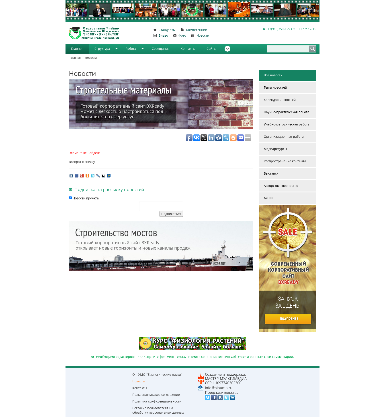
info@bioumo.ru (218, 387)
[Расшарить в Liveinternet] (103, 175)
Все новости (273, 75)
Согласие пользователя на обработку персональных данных (158, 410)
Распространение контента (285, 161)
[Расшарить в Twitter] (92, 175)
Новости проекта (85, 198)
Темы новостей (275, 87)
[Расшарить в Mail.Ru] (108, 175)
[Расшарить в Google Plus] (82, 175)
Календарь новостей (280, 100)
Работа (131, 48)
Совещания (161, 48)
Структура (102, 48)
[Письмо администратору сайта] (200, 387)
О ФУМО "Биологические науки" (157, 374)
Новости (138, 381)
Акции (268, 198)
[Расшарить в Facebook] (76, 175)
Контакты (188, 48)
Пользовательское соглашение (156, 394)
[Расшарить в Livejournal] (98, 175)
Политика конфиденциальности (156, 401)
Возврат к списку (82, 162)
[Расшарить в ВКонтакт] (71, 175)
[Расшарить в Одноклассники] (87, 175)
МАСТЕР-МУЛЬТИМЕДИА (226, 378)
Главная (77, 48)
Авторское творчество (281, 185)
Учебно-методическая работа (286, 124)
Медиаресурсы (275, 149)
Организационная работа (284, 136)
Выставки (271, 173)
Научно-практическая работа (286, 112)
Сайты (211, 48)
